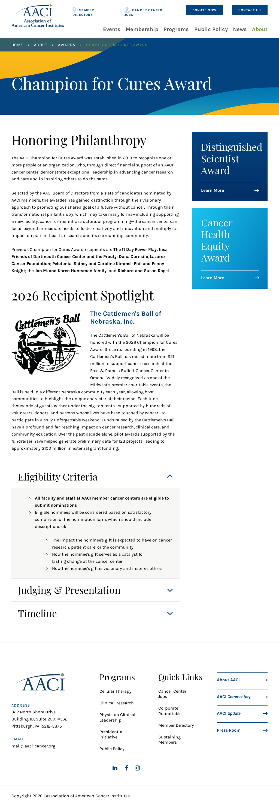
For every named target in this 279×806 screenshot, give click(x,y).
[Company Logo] (37, 15)
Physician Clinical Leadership (117, 717)
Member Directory (83, 11)
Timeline (37, 613)
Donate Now (204, 10)
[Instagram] (137, 767)
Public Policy (211, 29)
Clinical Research (116, 702)
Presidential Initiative (111, 734)
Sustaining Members (169, 739)
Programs (176, 29)
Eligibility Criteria (58, 476)
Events (111, 29)
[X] (102, 767)
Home (17, 44)
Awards (66, 44)
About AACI (228, 679)
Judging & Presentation (69, 589)
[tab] (95, 476)
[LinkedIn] (115, 767)
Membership (142, 29)
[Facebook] (126, 767)
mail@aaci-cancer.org (33, 746)
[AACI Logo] (40, 683)
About (260, 29)
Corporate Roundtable (169, 710)
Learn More (212, 190)
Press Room (229, 730)
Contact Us (249, 10)
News (240, 29)
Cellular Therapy (116, 691)
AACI (233, 696)
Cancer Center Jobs (144, 11)
